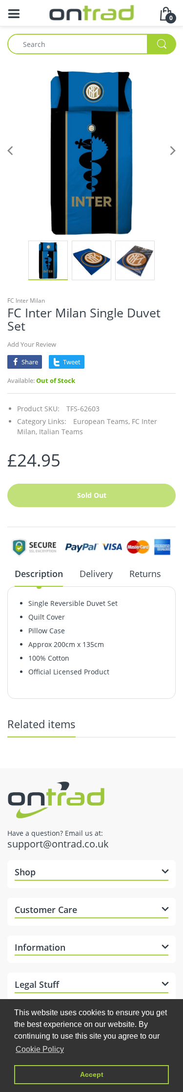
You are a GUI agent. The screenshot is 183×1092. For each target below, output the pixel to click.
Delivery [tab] (96, 573)
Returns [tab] (145, 573)
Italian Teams (61, 431)
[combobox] (91, 44)
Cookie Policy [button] (40, 1049)
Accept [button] (91, 1074)
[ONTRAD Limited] (91, 12)
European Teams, (101, 421)
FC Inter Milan (26, 300)
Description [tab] (39, 573)
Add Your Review (31, 344)
